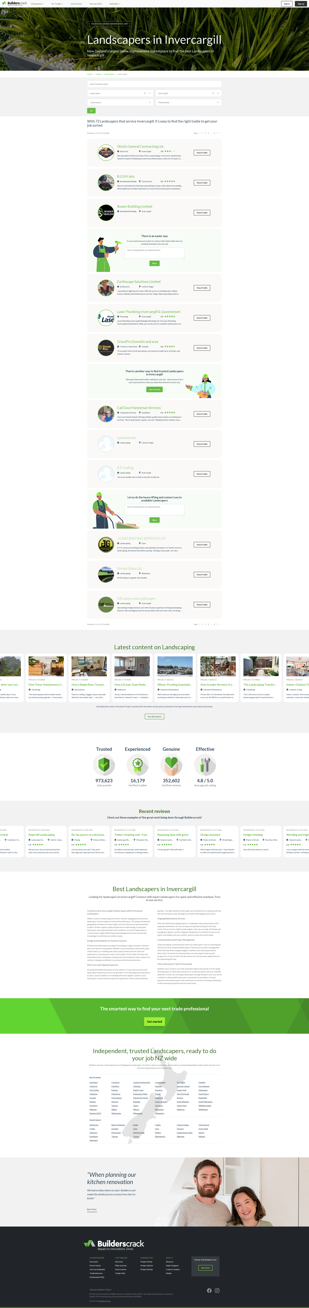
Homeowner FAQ (97, 1277)
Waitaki (202, 1136)
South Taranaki (161, 1102)
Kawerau (158, 1090)
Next (154, 263)
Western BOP (95, 1113)
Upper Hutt (181, 1105)
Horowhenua (204, 1086)
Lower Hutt (181, 1090)
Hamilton (115, 1086)
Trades (98, 74)
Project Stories (146, 1269)
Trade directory (96, 1273)
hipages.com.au (105, 1301)
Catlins (158, 1125)
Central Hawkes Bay (141, 1082)
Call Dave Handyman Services (139, 408)
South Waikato (183, 1102)
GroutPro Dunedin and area (137, 341)
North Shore (204, 1094)
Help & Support (172, 1265)
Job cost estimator (97, 1269)
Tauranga (159, 1105)
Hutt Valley (94, 1090)
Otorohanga (116, 1098)
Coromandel (160, 1082)
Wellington (203, 1109)
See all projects (154, 716)
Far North (181, 1082)
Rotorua (114, 1102)
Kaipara (114, 1090)
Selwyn (201, 1132)
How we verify (96, 4)
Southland (94, 1136)
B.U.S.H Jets (125, 176)
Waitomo (181, 1109)
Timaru (136, 1136)
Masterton (115, 1094)
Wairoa (136, 1109)
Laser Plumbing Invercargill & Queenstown (148, 312)
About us (169, 1261)
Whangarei (159, 1113)
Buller (135, 1125)
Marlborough (138, 1132)
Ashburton (94, 1125)
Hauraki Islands (183, 1086)
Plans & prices (121, 1265)
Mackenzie (116, 1132)
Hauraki (158, 1086)
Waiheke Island (205, 1105)
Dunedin (114, 1129)
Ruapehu (136, 1102)
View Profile (202, 152)
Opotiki (93, 1098)
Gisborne (93, 1086)
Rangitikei (203, 1098)
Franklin (202, 1082)
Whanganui (137, 1113)
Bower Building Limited (134, 206)
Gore (135, 1129)
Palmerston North (140, 1098)
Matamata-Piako (140, 1094)
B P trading (125, 468)
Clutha (92, 1129)
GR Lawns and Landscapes (136, 598)
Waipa (114, 1109)
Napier (158, 1094)
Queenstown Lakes (185, 1132)
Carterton (115, 1082)
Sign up (301, 4)
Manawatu (203, 1090)
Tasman (114, 1136)
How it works (76, 4)
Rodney (93, 1102)
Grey (157, 1129)
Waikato (93, 1109)
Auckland (93, 1082)
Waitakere (159, 1109)
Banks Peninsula (118, 1125)
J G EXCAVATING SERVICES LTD (141, 538)
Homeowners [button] (36, 4)
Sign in (287, 4)
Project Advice (146, 1265)
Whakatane (116, 1113)
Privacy (108, 1289)
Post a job (94, 1261)
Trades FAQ (120, 1273)
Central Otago (183, 1125)
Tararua (114, 1105)
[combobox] (120, 93)
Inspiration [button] (114, 4)
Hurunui (180, 1129)
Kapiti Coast (138, 1090)
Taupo (135, 1105)
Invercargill (203, 1129)
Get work (119, 1261)
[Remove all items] (145, 93)
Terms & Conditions (97, 1289)
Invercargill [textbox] (163, 93)
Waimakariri (160, 1136)
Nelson (158, 1132)
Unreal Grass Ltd (129, 568)
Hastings (137, 1086)
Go (91, 110)
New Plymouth (183, 1094)
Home (89, 74)
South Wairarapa (205, 1102)
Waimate (180, 1136)
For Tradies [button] (56, 4)
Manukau (93, 1094)
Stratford (93, 1105)
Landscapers (109, 74)
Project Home (146, 1261)
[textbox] (117, 102)
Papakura (159, 1098)
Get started (154, 389)
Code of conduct (173, 1269)
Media (168, 1273)
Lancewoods (126, 438)
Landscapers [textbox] (95, 93)
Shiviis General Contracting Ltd (140, 146)
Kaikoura (93, 1132)
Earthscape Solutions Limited (139, 282)
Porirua (180, 1098)
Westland (94, 1140)
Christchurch (204, 1125)
